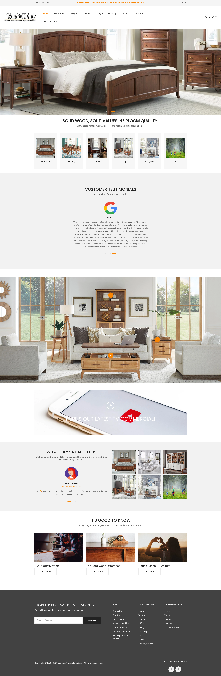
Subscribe (92, 620)
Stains (167, 611)
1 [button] (106, 111)
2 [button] (110, 111)
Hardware (169, 623)
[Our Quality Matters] (58, 547)
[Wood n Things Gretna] (20, 17)
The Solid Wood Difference (103, 565)
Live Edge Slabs (145, 644)
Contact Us (117, 611)
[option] (110, 72)
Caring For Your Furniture (154, 565)
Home (141, 611)
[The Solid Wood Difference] (110, 547)
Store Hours (118, 619)
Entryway (149, 162)
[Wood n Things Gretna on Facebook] (171, 669)
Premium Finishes (172, 628)
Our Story (116, 615)
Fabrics (167, 619)
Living (123, 162)
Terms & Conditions (121, 632)
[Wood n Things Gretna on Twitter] (178, 669)
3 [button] (114, 111)
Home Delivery (119, 628)
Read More (45, 571)
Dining (71, 162)
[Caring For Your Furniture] (162, 547)
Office (97, 162)
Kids (175, 162)
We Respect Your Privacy (120, 637)
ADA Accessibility (120, 623)
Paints (167, 615)
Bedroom (45, 162)
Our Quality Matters (46, 565)
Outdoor (142, 640)
